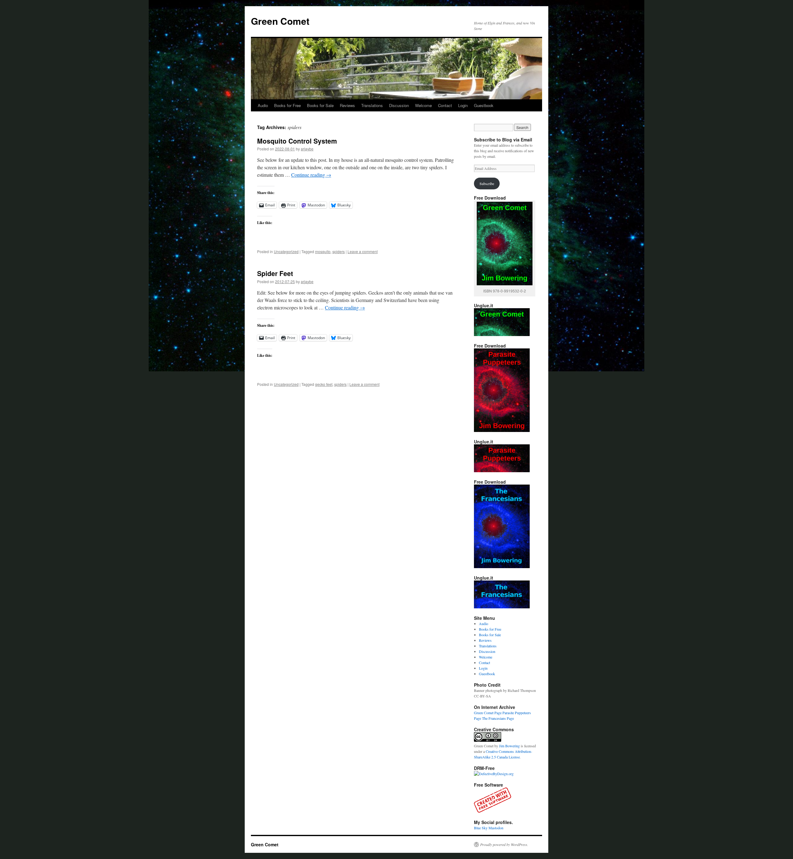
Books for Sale (320, 105)
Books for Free (287, 105)
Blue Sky (481, 827)
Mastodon (496, 827)
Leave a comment (363, 251)
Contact (445, 105)
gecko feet (323, 384)
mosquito (323, 251)
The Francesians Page (498, 718)
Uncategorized (286, 251)
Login (463, 105)
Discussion (399, 105)
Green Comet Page (488, 712)
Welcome (423, 105)
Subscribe (487, 183)
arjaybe (307, 148)
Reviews (347, 105)
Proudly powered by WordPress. (504, 844)
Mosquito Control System (297, 140)
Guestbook (483, 105)
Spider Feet (275, 273)
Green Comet (280, 21)
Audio (263, 105)
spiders (338, 251)
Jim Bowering (509, 745)
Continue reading (311, 174)
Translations (372, 105)
